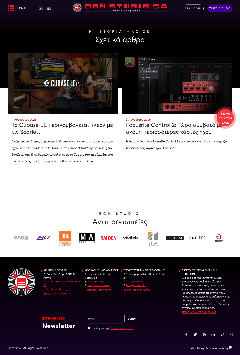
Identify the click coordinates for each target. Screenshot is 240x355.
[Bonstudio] (121, 8)
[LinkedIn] (213, 335)
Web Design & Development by (209, 348)
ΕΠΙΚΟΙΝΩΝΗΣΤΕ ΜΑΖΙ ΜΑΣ (199, 312)
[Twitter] (195, 335)
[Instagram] (231, 335)
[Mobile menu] (11, 8)
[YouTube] (204, 335)
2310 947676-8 (134, 281)
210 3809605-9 (55, 281)
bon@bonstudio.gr (57, 289)
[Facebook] (186, 335)
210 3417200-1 (95, 281)
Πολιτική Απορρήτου (122, 328)
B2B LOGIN (193, 8)
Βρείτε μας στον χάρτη (57, 293)
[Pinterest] (222, 335)
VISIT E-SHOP (219, 8)
